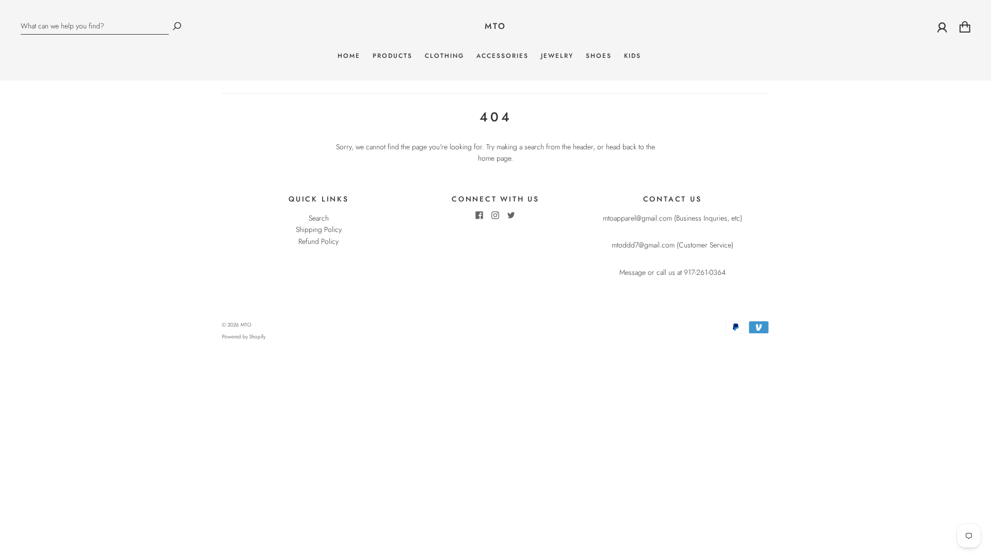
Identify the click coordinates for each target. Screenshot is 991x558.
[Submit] (177, 26)
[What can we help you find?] (95, 26)
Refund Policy (318, 241)
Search (319, 218)
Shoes (599, 56)
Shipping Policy (319, 229)
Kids (632, 56)
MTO (496, 26)
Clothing (444, 56)
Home (349, 56)
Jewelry (557, 56)
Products (392, 56)
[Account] (942, 26)
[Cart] (965, 26)
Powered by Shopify (243, 336)
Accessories (502, 56)
